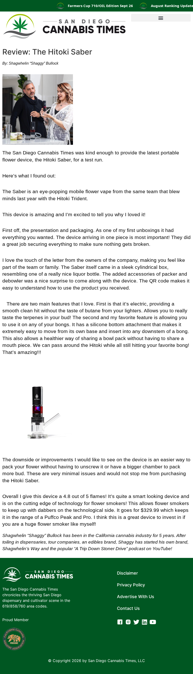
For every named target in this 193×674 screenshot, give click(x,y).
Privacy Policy (131, 584)
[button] (161, 18)
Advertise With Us (135, 596)
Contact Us (128, 608)
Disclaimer (127, 573)
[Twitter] (136, 622)
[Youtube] (153, 622)
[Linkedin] (145, 622)
